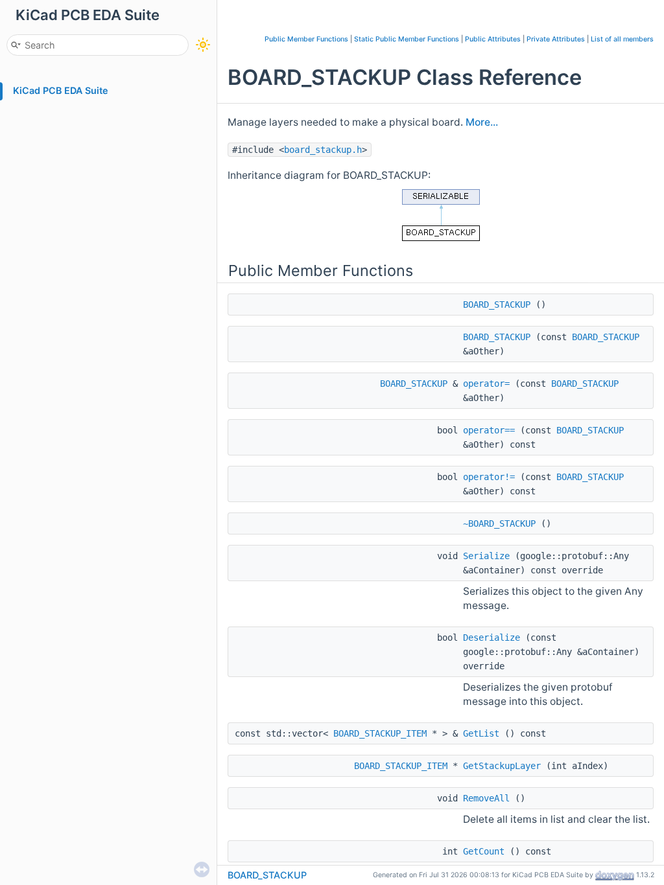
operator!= (489, 477)
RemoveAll (486, 798)
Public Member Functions (306, 39)
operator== (489, 430)
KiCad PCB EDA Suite (60, 90)
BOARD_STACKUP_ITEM (380, 733)
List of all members (622, 39)
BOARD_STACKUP (496, 304)
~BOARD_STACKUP (499, 523)
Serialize (486, 556)
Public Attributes (493, 39)
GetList (481, 733)
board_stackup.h (323, 149)
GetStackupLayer (502, 766)
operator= (486, 383)
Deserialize (491, 637)
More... (482, 122)
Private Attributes (556, 39)
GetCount (483, 851)
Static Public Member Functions (406, 39)
